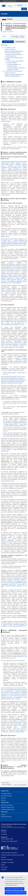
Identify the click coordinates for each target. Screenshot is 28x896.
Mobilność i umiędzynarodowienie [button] (0, 28)
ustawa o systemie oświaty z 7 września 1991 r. (14, 372)
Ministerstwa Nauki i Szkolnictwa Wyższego (14, 448)
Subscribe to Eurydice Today (7, 809)
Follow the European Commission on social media (12, 855)
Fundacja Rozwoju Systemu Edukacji (12, 118)
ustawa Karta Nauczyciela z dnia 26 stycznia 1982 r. (13, 688)
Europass (21, 347)
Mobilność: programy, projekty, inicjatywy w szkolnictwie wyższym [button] (27, 28)
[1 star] (3, 784)
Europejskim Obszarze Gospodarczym (13, 425)
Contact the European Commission (9, 852)
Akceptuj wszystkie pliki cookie (14, 889)
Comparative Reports (6, 793)
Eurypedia (3, 798)
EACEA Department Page (7, 838)
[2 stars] (4, 784)
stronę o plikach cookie (11, 883)
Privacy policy (4, 867)
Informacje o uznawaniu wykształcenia (10, 490)
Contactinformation (21, 37)
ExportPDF (14, 37)
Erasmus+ (5, 113)
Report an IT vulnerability (7, 859)
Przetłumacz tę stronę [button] (20, 5)
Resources (3, 857)
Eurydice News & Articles (7, 805)
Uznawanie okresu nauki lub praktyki (14, 61)
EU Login (3, 800)
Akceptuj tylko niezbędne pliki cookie (16, 892)
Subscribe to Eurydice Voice (7, 807)
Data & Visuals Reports (6, 795)
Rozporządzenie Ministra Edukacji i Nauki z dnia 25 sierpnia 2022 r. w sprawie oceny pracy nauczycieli (14, 724)
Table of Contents (8, 41)
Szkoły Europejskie (10, 434)
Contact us (3, 814)
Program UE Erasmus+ (10, 49)
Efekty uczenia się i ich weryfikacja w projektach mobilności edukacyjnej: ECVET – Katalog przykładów (14, 281)
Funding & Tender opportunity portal (9, 841)
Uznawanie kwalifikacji (11, 62)
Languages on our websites (7, 862)
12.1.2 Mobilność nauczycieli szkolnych (13, 71)
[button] (25, 5)
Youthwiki (5, 99)
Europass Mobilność (12, 288)
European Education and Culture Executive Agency (14, 824)
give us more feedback (20, 784)
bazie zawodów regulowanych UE (18, 626)
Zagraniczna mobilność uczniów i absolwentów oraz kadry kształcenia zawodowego (14, 166)
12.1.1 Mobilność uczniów (10, 47)
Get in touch (4, 831)
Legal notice (4, 869)
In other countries (20, 41)
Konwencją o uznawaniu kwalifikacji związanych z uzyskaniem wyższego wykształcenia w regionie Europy (14, 360)
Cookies (3, 864)
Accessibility (4, 834)
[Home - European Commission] (8, 5)
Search (24, 9)
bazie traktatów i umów (9, 449)
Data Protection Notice (6, 816)
